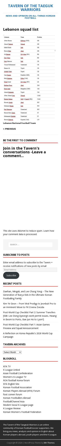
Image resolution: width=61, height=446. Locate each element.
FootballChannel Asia (13, 401)
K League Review (11, 408)
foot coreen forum (12, 394)
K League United (11, 369)
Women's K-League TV (14, 376)
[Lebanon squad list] (30, 119)
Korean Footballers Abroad (16, 397)
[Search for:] (30, 244)
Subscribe (11, 275)
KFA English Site (11, 383)
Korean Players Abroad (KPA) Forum (21, 390)
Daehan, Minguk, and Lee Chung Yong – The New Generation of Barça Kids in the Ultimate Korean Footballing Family (28, 295)
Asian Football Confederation (18, 373)
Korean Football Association (17, 387)
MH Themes (49, 442)
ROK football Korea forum (16, 380)
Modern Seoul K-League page (18, 404)
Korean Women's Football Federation (22, 411)
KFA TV (6, 366)
